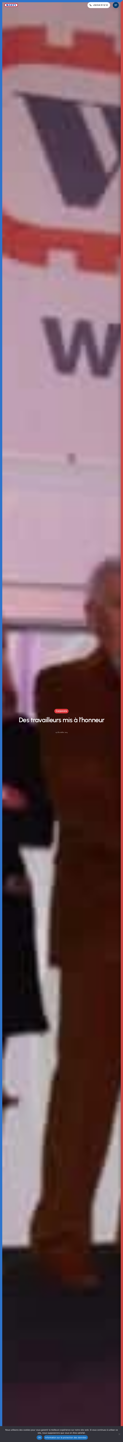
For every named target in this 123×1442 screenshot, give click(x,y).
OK (39, 1437)
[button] (116, 5)
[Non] (119, 1434)
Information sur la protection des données (65, 1437)
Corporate (61, 711)
